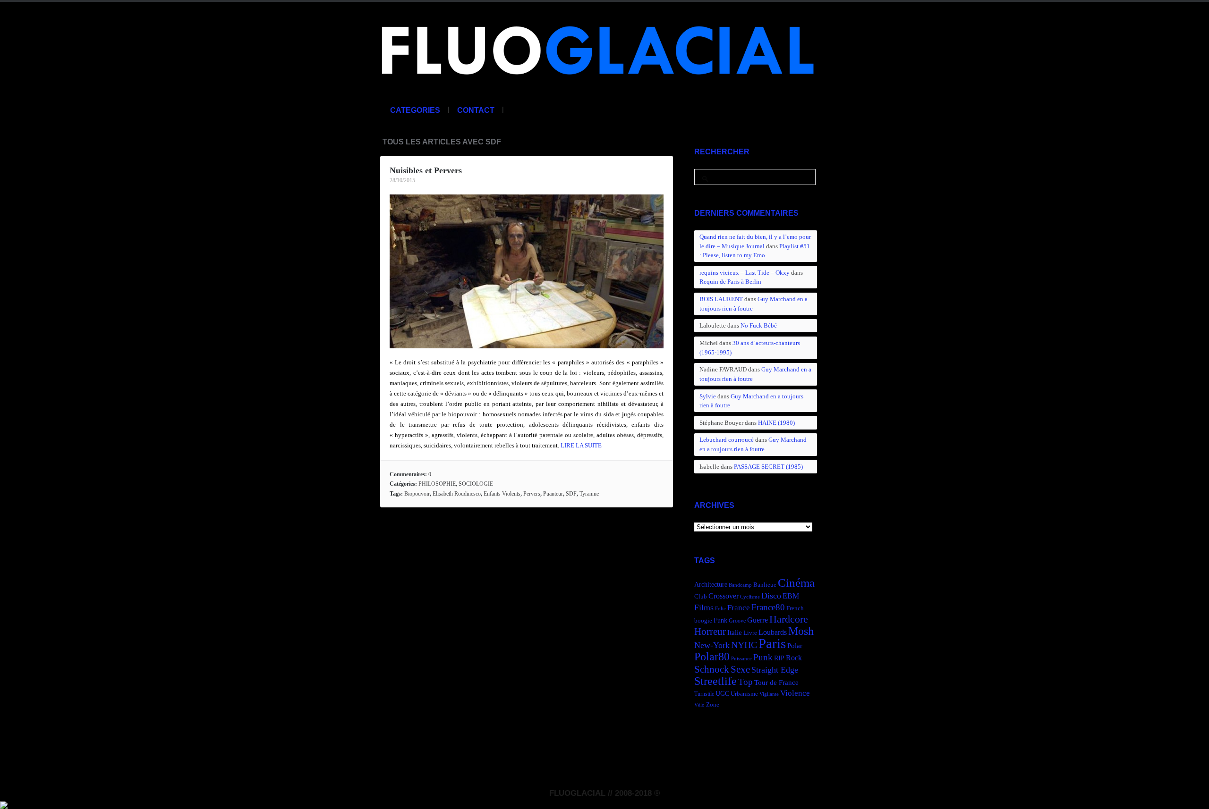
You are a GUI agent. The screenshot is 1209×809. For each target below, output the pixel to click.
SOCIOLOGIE (476, 483)
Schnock (711, 669)
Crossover (723, 596)
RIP (779, 658)
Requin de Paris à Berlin (730, 281)
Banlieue (764, 584)
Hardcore (788, 619)
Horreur (710, 631)
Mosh (801, 630)
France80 (768, 607)
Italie (734, 632)
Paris (772, 643)
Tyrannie (589, 493)
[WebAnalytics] (4, 804)
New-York (712, 645)
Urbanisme (744, 694)
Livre (750, 633)
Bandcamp (740, 585)
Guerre (757, 619)
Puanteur (553, 493)
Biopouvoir (417, 493)
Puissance (741, 658)
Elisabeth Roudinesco (457, 493)
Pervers (531, 493)
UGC (722, 693)
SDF (571, 493)
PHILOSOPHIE (437, 483)
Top (745, 682)
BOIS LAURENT (721, 299)
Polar (794, 645)
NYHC (744, 645)
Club (700, 596)
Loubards (772, 632)
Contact (475, 110)
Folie (720, 608)
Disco (771, 595)
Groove (737, 620)
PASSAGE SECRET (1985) (768, 466)
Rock (794, 657)
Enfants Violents (502, 493)
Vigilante (769, 694)
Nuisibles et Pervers (426, 170)
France (738, 607)
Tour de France (776, 682)
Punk (763, 657)
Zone (712, 704)
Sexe (740, 669)
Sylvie (707, 396)
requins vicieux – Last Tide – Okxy (744, 272)
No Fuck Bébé (759, 325)
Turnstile (704, 694)
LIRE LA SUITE (581, 445)
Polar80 (712, 656)
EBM (791, 596)
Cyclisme (750, 596)
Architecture (710, 584)
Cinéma (796, 582)
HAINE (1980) (776, 422)
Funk (720, 620)
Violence (795, 693)
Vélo (699, 705)
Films (704, 607)
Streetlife (715, 681)
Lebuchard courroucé (726, 439)
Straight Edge (774, 669)
